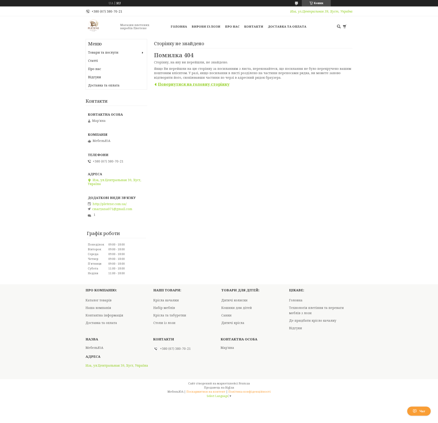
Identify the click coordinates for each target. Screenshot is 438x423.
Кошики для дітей (236, 308)
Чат (422, 411)
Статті (93, 60)
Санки (226, 315)
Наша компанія (98, 308)
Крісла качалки (166, 300)
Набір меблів (164, 308)
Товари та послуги (103, 52)
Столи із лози (164, 323)
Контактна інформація (104, 315)
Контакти (253, 26)
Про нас (232, 26)
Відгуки (94, 77)
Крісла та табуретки (169, 315)
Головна (179, 26)
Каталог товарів (99, 300)
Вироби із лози (206, 26)
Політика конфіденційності (249, 392)
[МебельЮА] (101, 26)
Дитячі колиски (234, 300)
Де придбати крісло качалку (312, 320)
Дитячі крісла (232, 323)
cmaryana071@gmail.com (112, 209)
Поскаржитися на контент (205, 392)
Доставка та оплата (287, 26)
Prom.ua (244, 383)
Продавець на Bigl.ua (219, 387)
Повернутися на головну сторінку (193, 84)
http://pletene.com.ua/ (110, 204)
